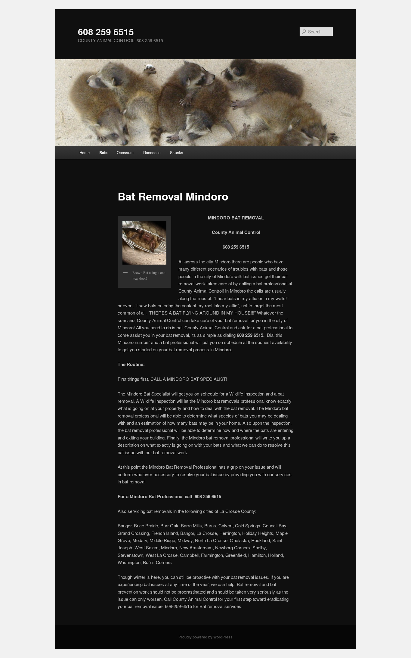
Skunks (176, 152)
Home (84, 152)
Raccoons (152, 152)
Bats (103, 152)
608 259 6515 (106, 31)
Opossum (125, 152)
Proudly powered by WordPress (205, 637)
